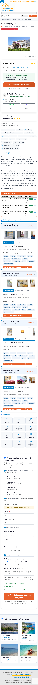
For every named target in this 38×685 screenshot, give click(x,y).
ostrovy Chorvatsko (27, 682)
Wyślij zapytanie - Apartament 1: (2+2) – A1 (18, 267)
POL (5, 562)
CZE (10, 562)
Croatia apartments (25, 680)
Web (28, 108)
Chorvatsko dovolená (17, 682)
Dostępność (20, 242)
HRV (15, 565)
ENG (16, 562)
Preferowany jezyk (14, 559)
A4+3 (22, 67)
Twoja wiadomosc (14, 568)
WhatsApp (12, 104)
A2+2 (14, 67)
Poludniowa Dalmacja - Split (8, 19)
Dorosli (7, 512)
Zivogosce (20, 19)
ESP (30, 562)
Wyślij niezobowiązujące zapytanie (20, 596)
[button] (19, 117)
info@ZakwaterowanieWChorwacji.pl (21, 674)
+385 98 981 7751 (10, 102)
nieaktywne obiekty (8, 680)
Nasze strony (17, 680)
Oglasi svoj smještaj (22, 677)
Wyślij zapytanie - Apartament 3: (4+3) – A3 (18, 364)
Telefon (10, 547)
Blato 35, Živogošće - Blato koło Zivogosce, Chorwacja (19, 26)
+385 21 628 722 (10, 99)
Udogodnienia (9, 242)
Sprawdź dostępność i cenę (20, 84)
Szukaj (33, 16)
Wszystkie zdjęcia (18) (30, 56)
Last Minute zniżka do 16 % (10, 29)
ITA (26, 562)
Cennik (28, 242)
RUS (10, 565)
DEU (21, 562)
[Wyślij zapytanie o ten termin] (35, 199)
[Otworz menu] (2, 1)
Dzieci (9, 519)
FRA (5, 565)
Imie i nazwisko (9, 531)
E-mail (6, 539)
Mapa (11, 108)
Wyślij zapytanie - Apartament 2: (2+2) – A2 (18, 315)
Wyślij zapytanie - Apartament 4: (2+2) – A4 (18, 409)
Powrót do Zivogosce (8, 123)
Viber (28, 104)
